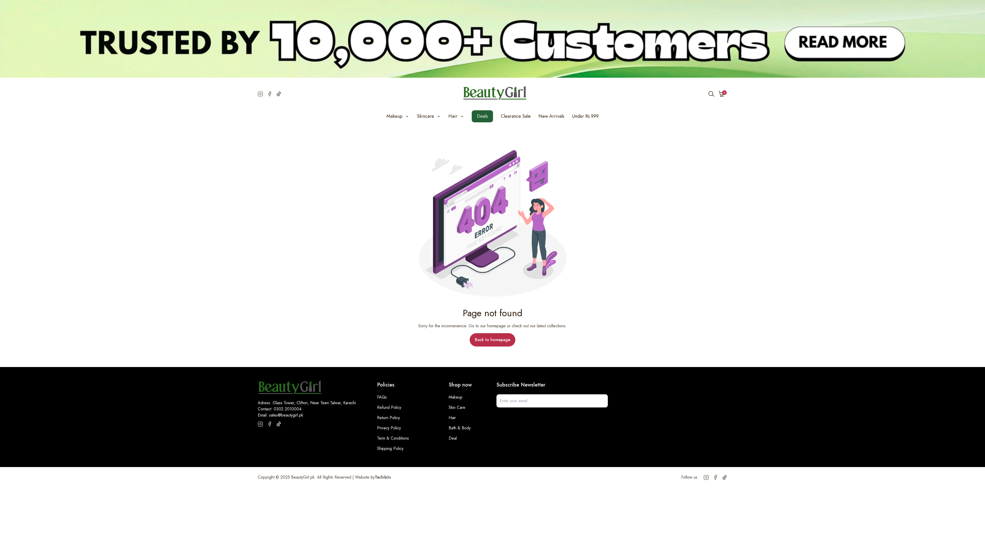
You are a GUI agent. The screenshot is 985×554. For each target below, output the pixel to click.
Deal (453, 438)
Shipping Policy (390, 448)
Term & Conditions (393, 438)
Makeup (455, 397)
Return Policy (388, 418)
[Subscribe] (601, 400)
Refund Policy (389, 407)
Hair (452, 418)
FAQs (382, 397)
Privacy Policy (389, 428)
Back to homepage (492, 340)
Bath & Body (460, 428)
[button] (721, 94)
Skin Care (457, 407)
